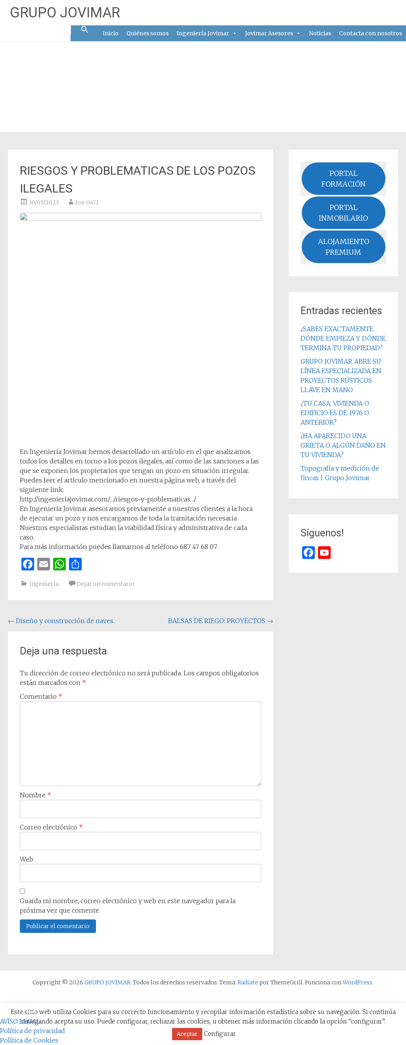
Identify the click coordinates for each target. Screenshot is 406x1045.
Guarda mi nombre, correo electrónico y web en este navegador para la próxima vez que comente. (128, 905)
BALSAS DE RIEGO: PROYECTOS (220, 621)
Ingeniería (44, 583)
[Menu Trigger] (31, 1011)
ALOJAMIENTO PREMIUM (343, 247)
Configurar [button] (220, 1033)
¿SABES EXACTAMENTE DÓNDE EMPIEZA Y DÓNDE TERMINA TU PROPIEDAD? (343, 338)
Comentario (41, 696)
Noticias (320, 33)
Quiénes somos (147, 33)
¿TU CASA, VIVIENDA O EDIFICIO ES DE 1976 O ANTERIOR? (335, 412)
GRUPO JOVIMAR (65, 12)
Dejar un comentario (105, 583)
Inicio (111, 33)
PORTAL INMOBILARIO (343, 213)
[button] (85, 29)
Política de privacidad (32, 1031)
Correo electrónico (51, 827)
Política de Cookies (29, 1040)
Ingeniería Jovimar (202, 33)
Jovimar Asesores (269, 33)
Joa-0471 (86, 202)
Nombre (35, 795)
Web (26, 859)
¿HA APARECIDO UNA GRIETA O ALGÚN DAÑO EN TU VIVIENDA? (343, 445)
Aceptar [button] (187, 1034)
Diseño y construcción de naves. (61, 621)
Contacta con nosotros (370, 33)
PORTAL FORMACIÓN (343, 179)
